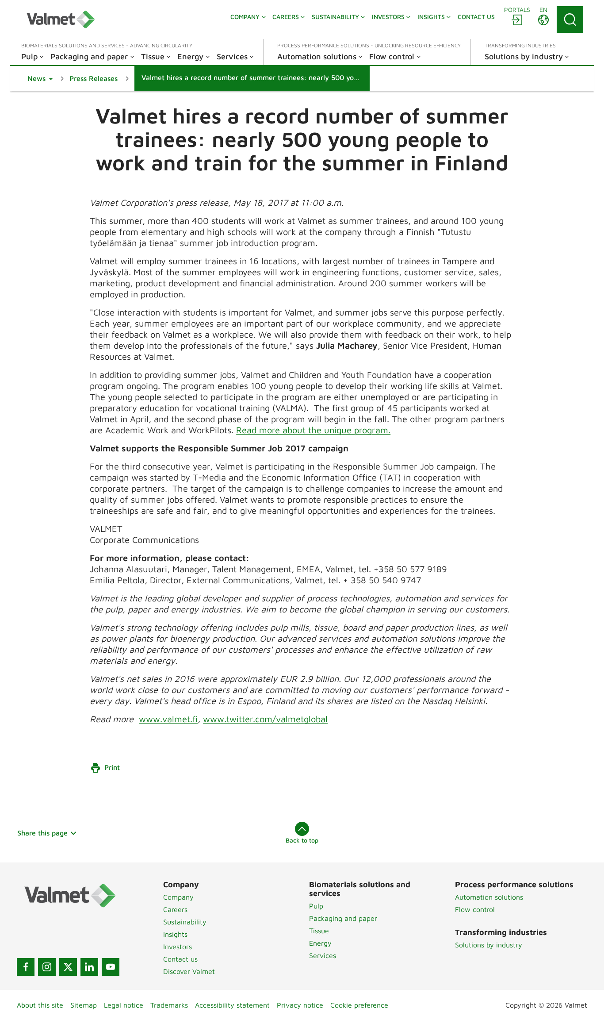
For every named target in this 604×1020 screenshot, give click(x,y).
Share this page (42, 833)
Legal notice (123, 1005)
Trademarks (169, 1005)
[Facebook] (25, 967)
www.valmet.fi (168, 719)
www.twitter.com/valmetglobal (265, 719)
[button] (40, 78)
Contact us (180, 959)
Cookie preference (359, 1005)
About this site (40, 1005)
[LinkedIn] (89, 967)
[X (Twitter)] (68, 967)
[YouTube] (110, 967)
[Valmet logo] (60, 19)
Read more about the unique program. (313, 430)
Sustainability (184, 922)
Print (112, 767)
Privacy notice (300, 1005)
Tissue (319, 931)
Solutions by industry (488, 945)
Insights (175, 934)
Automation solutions (489, 897)
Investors (177, 947)
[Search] (570, 19)
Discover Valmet (189, 971)
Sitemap (83, 1005)
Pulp (316, 906)
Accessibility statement (232, 1005)
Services (322, 955)
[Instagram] (47, 967)
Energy (320, 943)
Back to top (302, 840)
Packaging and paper (343, 918)
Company (178, 897)
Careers (175, 909)
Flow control (475, 909)
